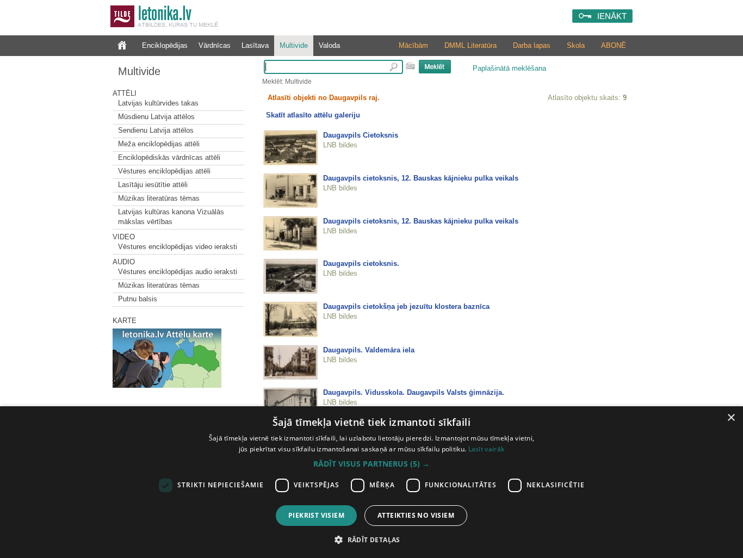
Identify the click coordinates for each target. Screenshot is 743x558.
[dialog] (371, 482)
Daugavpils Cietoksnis (360, 135)
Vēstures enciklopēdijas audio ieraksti (177, 272)
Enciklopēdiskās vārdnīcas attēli (169, 157)
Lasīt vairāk (486, 449)
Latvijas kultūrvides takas (158, 103)
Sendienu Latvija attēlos (156, 130)
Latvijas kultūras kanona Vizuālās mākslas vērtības (171, 217)
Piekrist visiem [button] (316, 515)
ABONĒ (613, 45)
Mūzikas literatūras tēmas (159, 198)
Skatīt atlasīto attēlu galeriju (313, 115)
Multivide (294, 45)
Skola (576, 45)
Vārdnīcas (215, 45)
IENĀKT (612, 16)
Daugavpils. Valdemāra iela (368, 350)
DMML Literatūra (470, 45)
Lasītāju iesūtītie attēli (153, 185)
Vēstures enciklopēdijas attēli (164, 171)
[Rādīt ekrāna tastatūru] (410, 66)
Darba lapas (531, 45)
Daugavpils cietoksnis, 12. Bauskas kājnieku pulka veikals (420, 178)
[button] (371, 464)
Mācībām (413, 45)
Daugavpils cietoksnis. (361, 263)
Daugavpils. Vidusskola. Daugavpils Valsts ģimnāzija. (413, 392)
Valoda (329, 45)
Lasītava (255, 45)
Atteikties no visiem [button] (415, 515)
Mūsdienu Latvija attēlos (156, 117)
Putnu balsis (137, 299)
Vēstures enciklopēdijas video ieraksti (177, 247)
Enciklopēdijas (165, 45)
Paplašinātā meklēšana (509, 68)
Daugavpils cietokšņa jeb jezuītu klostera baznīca (406, 306)
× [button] (731, 418)
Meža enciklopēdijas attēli (159, 144)
